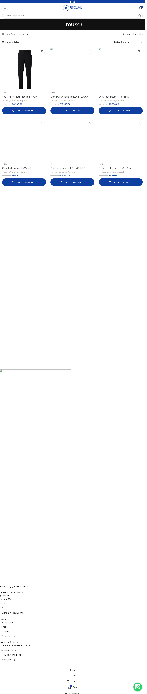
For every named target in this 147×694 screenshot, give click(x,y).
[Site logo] (72, 7)
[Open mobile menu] (5, 8)
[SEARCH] (140, 16)
